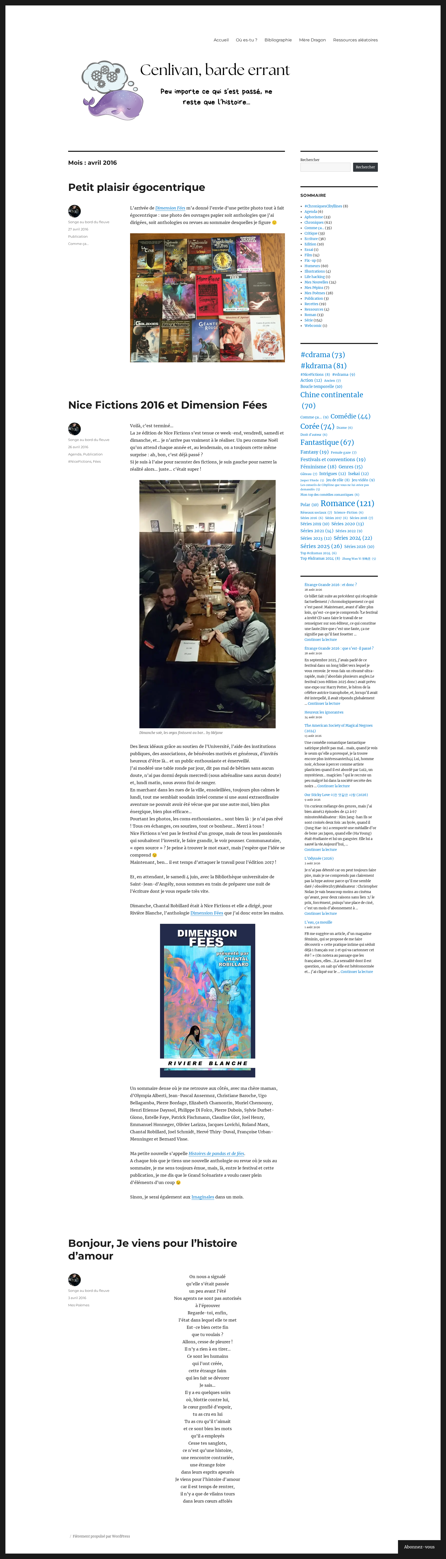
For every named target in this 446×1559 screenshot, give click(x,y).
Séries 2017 (336, 518)
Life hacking (315, 277)
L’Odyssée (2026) (319, 858)
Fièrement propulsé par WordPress (101, 1536)
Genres (351, 467)
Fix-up (310, 260)
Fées (97, 461)
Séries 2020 (347, 523)
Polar (309, 505)
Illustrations (315, 271)
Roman (310, 315)
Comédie (351, 416)
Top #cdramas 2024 (318, 553)
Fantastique (327, 442)
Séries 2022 (349, 531)
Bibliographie (278, 40)
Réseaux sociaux (316, 512)
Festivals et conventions (333, 459)
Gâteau (308, 474)
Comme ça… (314, 228)
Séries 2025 (321, 546)
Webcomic (313, 326)
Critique (311, 233)
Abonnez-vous (419, 1546)
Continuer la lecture (321, 640)
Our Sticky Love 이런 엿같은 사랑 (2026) (336, 795)
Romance (348, 503)
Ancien (332, 381)
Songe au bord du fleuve (88, 222)
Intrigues (332, 473)
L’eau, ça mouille (318, 922)
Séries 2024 (353, 538)
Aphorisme (314, 217)
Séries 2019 (314, 524)
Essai (309, 250)
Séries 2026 (359, 546)
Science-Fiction (348, 512)
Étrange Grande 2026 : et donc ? (331, 585)
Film (308, 255)
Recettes (311, 304)
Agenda (75, 454)
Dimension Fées (170, 208)
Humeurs (312, 266)
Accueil (221, 40)
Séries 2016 (311, 518)
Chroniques (314, 222)
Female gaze (343, 452)
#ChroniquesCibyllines (323, 206)
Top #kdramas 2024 (320, 558)
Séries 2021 (316, 530)
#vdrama (343, 374)
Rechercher (310, 160)
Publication (78, 236)
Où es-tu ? (246, 40)
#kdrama (323, 366)
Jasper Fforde (312, 480)
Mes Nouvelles (316, 282)
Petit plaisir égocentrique (136, 187)
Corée (317, 426)
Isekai (358, 473)
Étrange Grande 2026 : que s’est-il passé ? (339, 648)
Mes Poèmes (78, 1305)
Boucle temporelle (321, 386)
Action (311, 380)
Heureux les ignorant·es (324, 712)
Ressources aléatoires (355, 40)
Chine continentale (331, 400)
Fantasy (314, 452)
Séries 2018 (361, 518)
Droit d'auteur (313, 435)
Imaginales (203, 1197)
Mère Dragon (312, 40)
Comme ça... (78, 244)
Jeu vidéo (363, 480)
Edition (310, 244)
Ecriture (311, 239)
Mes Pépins (314, 288)
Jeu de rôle (338, 480)
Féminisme (318, 467)
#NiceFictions (79, 461)
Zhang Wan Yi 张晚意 (359, 558)
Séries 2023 (316, 538)
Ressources (314, 309)
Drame (345, 428)
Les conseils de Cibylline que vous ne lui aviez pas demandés (334, 487)
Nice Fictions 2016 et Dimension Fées (167, 405)
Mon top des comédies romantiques (329, 495)
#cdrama (322, 354)
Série (309, 320)
